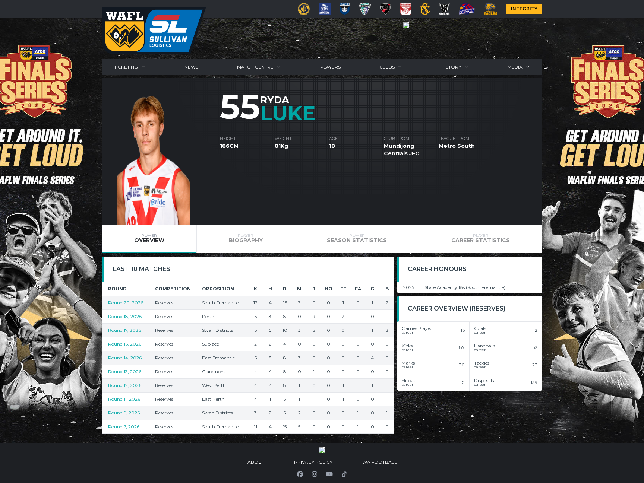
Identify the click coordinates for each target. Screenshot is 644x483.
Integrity (524, 9)
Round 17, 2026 (124, 330)
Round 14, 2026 (125, 357)
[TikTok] (344, 474)
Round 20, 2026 (125, 302)
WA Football (379, 462)
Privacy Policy (313, 462)
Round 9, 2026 (124, 413)
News (191, 67)
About (255, 462)
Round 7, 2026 (123, 426)
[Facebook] (300, 474)
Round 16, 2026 (124, 344)
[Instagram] (314, 474)
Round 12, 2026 (124, 385)
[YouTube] (329, 474)
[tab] (149, 239)
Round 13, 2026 (124, 371)
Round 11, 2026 (124, 399)
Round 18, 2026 (125, 316)
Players (330, 67)
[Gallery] (406, 25)
